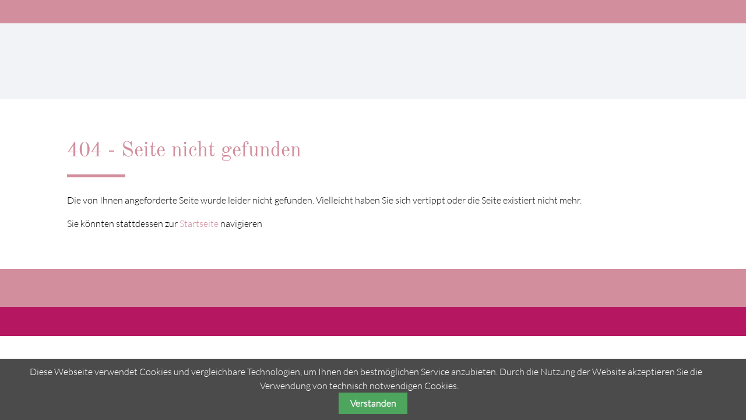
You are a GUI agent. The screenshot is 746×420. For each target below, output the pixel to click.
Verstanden (373, 403)
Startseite (199, 223)
